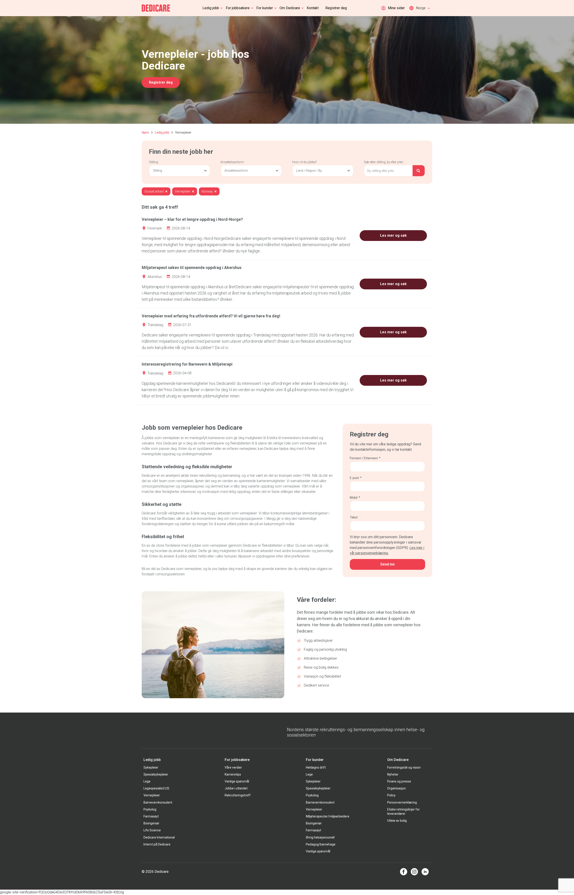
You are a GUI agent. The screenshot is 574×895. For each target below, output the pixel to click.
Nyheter (392, 774)
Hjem (145, 132)
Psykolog (150, 809)
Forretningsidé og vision (404, 767)
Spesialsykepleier (156, 774)
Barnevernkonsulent (158, 802)
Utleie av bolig (397, 820)
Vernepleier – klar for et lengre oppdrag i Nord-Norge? (192, 219)
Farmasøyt (151, 816)
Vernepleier (152, 795)
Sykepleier (151, 767)
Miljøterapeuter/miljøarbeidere (327, 816)
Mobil (355, 497)
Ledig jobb (210, 8)
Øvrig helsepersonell (320, 837)
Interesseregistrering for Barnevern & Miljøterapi (187, 364)
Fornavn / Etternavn (365, 458)
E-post (356, 478)
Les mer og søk (393, 235)
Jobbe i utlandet (236, 788)
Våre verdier (233, 767)
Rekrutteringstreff (238, 795)
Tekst (354, 517)
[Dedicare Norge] (156, 8)
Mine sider (396, 8)
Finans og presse (399, 781)
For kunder (264, 8)
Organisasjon (396, 788)
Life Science (152, 830)
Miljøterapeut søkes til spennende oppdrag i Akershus (191, 267)
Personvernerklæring (402, 802)
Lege (147, 781)
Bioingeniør (151, 823)
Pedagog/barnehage (320, 844)
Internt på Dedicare (157, 844)
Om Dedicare (290, 8)
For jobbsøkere (238, 8)
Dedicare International (159, 837)
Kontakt (313, 8)
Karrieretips (233, 774)
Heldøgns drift (316, 767)
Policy (391, 795)
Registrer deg (336, 8)
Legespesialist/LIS (156, 788)
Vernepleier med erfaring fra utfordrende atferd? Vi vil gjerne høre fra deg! (211, 316)
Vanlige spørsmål (237, 781)
